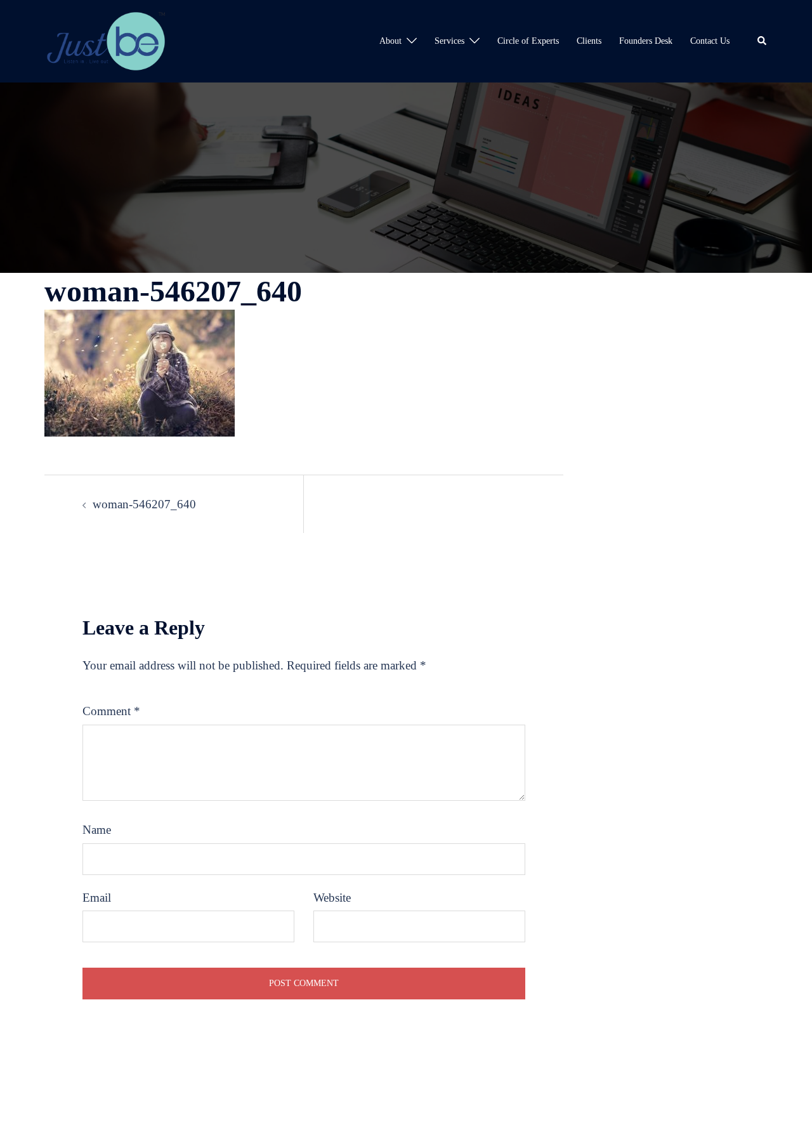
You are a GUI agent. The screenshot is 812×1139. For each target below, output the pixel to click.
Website (332, 897)
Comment (111, 711)
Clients (589, 41)
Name (96, 829)
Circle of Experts (528, 41)
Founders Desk (645, 41)
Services (449, 41)
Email (96, 897)
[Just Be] (105, 39)
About (390, 41)
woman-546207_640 (144, 504)
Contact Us (710, 41)
